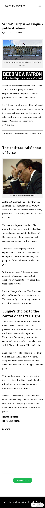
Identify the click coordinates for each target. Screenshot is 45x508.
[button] (37, 505)
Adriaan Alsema (9, 33)
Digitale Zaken (34, 501)
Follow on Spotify (23, 480)
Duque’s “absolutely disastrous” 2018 (22, 133)
